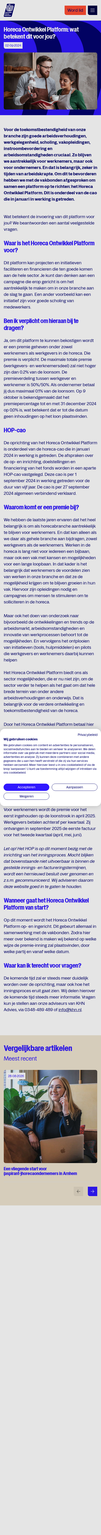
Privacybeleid (87, 735)
